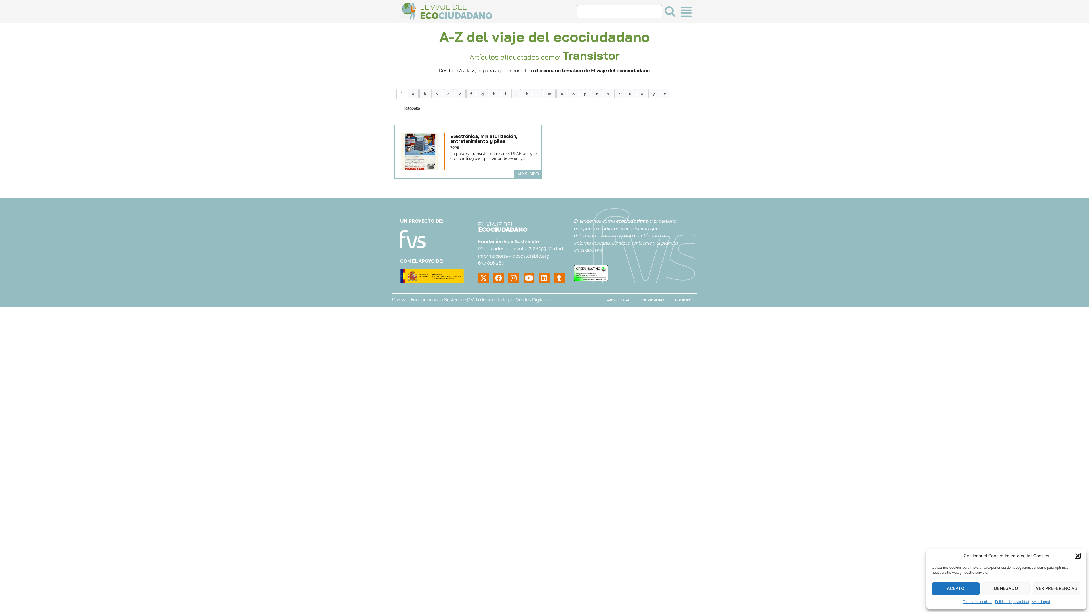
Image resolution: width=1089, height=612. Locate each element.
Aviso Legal (1041, 602)
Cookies (683, 300)
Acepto (956, 588)
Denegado (1006, 588)
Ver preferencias (1056, 588)
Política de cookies (977, 602)
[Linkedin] (544, 278)
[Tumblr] (559, 278)
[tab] (401, 94)
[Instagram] (513, 278)
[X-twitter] (483, 278)
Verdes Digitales (533, 300)
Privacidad (652, 300)
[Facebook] (498, 278)
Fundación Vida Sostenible (438, 300)
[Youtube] (529, 278)
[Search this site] (619, 11)
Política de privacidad (1012, 602)
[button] (1077, 556)
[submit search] (670, 11)
